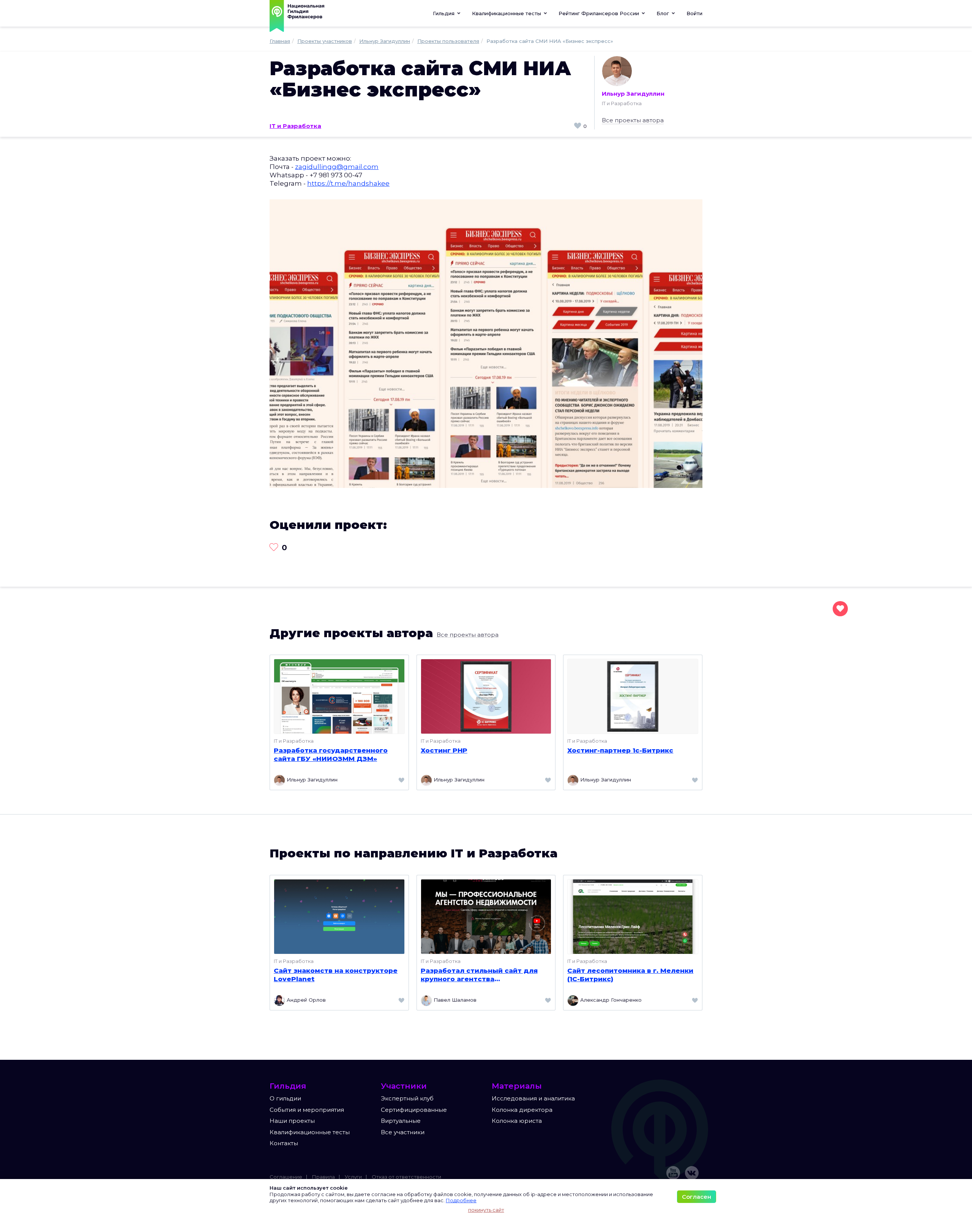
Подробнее (461, 1200)
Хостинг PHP (444, 750)
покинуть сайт (486, 1210)
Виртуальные (401, 1120)
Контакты (284, 1143)
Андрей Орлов (305, 1000)
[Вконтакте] (692, 1173)
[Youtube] (673, 1173)
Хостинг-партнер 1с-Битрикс (620, 750)
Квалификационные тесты (310, 1132)
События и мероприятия (307, 1109)
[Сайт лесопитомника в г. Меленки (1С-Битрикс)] (632, 916)
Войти (694, 13)
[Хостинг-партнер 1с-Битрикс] (632, 695)
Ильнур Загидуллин (633, 93)
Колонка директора (522, 1109)
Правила (323, 1177)
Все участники (402, 1132)
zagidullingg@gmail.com (337, 166)
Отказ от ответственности (406, 1177)
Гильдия (444, 13)
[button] (509, 13)
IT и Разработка (295, 125)
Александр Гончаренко (610, 1000)
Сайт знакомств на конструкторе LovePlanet (336, 975)
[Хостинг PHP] (486, 695)
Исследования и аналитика (533, 1098)
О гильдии (285, 1098)
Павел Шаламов (454, 1000)
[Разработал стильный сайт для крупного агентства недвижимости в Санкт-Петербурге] (486, 916)
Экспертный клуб (407, 1098)
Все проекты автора (633, 120)
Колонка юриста (517, 1120)
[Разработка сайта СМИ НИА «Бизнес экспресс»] (486, 343)
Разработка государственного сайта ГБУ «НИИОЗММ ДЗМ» (331, 754)
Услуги (353, 1177)
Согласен (696, 1196)
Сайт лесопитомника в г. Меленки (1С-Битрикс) (630, 975)
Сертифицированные (414, 1109)
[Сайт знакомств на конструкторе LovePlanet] (339, 916)
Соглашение (286, 1177)
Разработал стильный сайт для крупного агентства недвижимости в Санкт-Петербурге (479, 975)
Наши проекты (292, 1120)
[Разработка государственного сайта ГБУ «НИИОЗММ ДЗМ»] (339, 695)
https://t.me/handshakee (348, 183)
